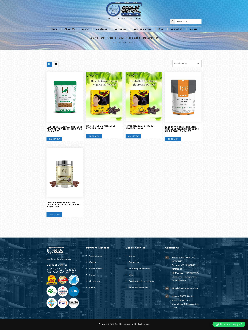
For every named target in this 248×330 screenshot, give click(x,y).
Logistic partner (142, 29)
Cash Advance (95, 256)
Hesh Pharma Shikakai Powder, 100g (100, 127)
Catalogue (101, 29)
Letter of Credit (96, 269)
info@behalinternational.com (185, 289)
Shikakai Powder (127, 43)
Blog (160, 29)
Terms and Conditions (138, 288)
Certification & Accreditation (142, 281)
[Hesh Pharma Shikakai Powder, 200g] (144, 96)
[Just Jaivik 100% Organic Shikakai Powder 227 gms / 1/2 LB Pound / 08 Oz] (183, 97)
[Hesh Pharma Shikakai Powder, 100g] (104, 96)
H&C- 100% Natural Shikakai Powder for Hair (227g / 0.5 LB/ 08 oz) (64, 129)
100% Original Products (139, 269)
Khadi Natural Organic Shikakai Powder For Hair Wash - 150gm (63, 205)
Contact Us (177, 29)
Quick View (54, 139)
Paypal (92, 275)
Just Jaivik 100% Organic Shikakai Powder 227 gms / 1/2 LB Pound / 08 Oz (182, 129)
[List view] (56, 64)
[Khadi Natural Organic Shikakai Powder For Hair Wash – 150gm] (65, 172)
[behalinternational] (124, 9)
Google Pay (94, 281)
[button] (228, 324)
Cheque (92, 262)
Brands (132, 256)
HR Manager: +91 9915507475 (185, 273)
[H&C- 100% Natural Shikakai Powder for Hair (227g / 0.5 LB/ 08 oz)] (65, 97)
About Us (69, 29)
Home (54, 29)
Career (193, 29)
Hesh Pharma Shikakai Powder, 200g (140, 127)
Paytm (92, 288)
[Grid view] (49, 64)
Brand (85, 29)
